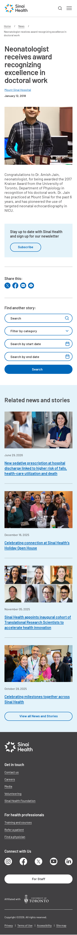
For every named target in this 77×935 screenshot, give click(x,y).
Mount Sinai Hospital (17, 90)
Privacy (8, 925)
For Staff (38, 879)
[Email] (23, 286)
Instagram (8, 861)
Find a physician (14, 836)
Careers (9, 779)
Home (7, 26)
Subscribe (25, 247)
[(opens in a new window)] (36, 899)
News (21, 26)
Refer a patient (14, 829)
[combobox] (38, 331)
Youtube (53, 861)
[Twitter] (7, 286)
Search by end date (24, 357)
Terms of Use (24, 925)
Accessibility (44, 925)
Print (31, 286)
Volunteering (12, 793)
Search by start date (25, 344)
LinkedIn (69, 861)
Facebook (23, 861)
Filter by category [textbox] (23, 331)
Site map (61, 925)
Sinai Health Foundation (20, 800)
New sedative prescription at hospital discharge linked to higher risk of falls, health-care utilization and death (35, 468)
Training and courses (18, 822)
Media (8, 786)
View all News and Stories (38, 716)
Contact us (11, 772)
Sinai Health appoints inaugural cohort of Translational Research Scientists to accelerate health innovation (37, 622)
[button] (60, 8)
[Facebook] (15, 286)
